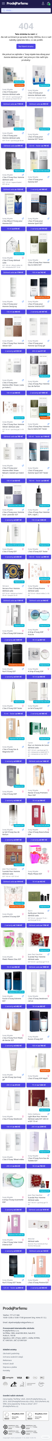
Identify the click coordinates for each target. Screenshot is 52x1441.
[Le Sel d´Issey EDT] (38, 691)
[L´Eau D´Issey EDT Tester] (38, 534)
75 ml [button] (13, 229)
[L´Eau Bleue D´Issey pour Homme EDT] (13, 204)
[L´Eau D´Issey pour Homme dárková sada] (13, 75)
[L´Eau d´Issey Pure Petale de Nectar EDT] (13, 1021)
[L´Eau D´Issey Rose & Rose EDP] (38, 815)
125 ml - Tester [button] (39, 146)
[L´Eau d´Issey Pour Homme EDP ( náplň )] (38, 495)
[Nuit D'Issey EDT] (13, 654)
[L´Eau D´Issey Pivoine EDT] (38, 1265)
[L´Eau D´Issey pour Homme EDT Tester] (38, 118)
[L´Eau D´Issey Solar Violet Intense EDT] (13, 1224)
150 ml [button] (13, 312)
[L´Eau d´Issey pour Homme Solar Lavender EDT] (13, 495)
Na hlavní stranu (26, 46)
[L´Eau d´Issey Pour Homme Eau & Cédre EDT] (38, 243)
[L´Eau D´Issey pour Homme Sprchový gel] (38, 326)
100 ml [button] (39, 272)
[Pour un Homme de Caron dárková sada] (38, 728)
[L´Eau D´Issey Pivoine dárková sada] (38, 571)
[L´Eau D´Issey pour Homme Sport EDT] (38, 204)
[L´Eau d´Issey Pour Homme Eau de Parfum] (38, 366)
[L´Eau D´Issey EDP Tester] (13, 691)
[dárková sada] (38, 1224)
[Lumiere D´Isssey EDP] (13, 896)
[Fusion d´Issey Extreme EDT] (13, 982)
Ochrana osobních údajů (13, 1357)
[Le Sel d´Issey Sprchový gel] (13, 1060)
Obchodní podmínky (11, 1353)
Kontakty (6, 1370)
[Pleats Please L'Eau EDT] (13, 940)
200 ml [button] (39, 351)
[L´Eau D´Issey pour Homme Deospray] (13, 287)
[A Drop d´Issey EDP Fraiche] (38, 615)
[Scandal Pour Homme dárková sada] (13, 854)
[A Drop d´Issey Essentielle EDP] (13, 1181)
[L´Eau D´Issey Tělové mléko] (13, 1141)
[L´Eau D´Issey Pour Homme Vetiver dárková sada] (13, 407)
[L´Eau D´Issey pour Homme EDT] (38, 160)
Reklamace (7, 1360)
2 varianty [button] (39, 189)
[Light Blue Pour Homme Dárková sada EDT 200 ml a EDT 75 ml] (38, 1099)
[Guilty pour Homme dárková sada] (38, 896)
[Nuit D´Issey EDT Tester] (13, 1265)
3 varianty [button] (13, 557)
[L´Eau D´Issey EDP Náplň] (38, 1060)
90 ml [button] (39, 640)
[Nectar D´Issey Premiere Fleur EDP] (38, 776)
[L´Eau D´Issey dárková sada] (13, 243)
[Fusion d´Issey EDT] (38, 1021)
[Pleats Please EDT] (38, 854)
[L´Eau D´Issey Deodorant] (13, 1099)
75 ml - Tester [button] (13, 713)
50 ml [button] (39, 677)
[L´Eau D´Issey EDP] (13, 776)
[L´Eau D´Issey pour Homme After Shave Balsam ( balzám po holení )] (13, 451)
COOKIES (45, 1437)
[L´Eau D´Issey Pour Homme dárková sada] (13, 160)
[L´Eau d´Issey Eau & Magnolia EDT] (13, 728)
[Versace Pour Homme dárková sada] (13, 571)
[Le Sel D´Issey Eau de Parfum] (13, 815)
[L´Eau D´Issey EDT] (13, 534)
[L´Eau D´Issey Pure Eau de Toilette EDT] (38, 1141)
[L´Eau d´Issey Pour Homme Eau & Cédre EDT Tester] (38, 407)
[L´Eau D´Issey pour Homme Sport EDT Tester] (38, 451)
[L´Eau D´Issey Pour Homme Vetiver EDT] (13, 326)
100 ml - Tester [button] (38, 436)
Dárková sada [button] (13, 104)
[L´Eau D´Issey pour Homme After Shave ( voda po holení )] (13, 366)
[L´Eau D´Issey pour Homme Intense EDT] (38, 287)
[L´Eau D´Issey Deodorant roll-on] (38, 982)
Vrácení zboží (8, 1363)
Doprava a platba (10, 1367)
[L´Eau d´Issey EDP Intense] (13, 615)
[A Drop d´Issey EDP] (38, 654)
